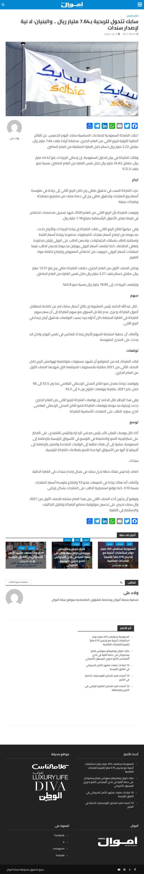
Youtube (60, 855)
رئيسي (129, 16)
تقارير (136, 16)
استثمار (120, 544)
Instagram (58, 848)
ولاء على (14, 138)
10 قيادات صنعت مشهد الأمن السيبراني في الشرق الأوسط (26, 555)
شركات (76, 544)
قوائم (22, 548)
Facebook (59, 835)
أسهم (86, 540)
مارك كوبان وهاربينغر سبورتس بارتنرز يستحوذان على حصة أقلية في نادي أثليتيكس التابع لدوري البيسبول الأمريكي (72, 557)
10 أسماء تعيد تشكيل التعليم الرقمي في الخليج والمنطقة (107, 688)
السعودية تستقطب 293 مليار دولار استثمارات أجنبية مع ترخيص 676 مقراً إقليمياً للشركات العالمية (118, 555)
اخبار (129, 544)
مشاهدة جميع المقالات (18, 582)
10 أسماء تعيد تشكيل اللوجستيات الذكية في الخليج (107, 677)
